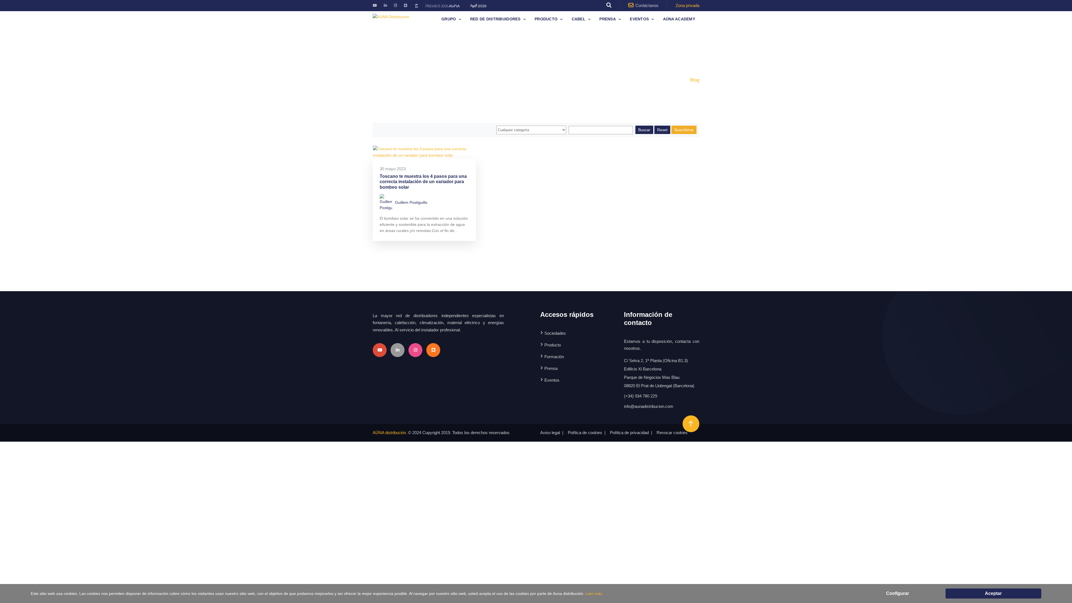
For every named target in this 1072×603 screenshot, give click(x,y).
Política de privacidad (629, 432)
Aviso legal (550, 432)
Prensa (607, 19)
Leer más (593, 593)
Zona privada (687, 5)
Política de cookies (585, 432)
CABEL (578, 19)
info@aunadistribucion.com (648, 406)
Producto (546, 19)
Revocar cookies (672, 432)
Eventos (639, 19)
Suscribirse (684, 130)
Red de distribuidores (495, 19)
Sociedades (555, 333)
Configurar (897, 593)
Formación (554, 356)
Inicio (677, 80)
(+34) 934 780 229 (640, 396)
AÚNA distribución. (390, 432)
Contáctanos (647, 5)
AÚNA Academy (679, 19)
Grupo (448, 19)
